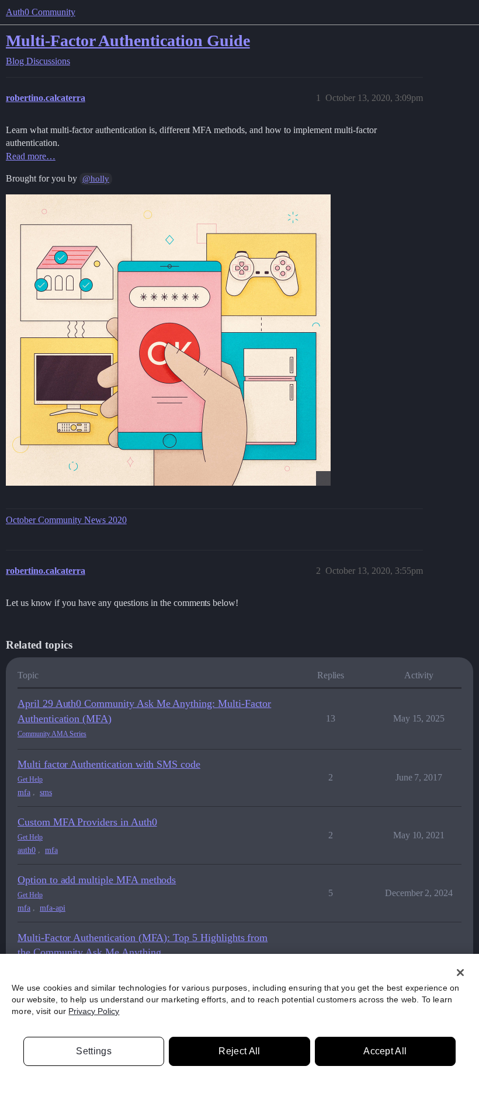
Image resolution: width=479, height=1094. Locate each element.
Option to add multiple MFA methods (97, 880)
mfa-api (52, 908)
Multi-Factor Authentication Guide (128, 41)
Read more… (30, 156)
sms (46, 792)
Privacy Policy (93, 1011)
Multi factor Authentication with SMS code (109, 764)
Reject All (239, 1051)
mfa (24, 792)
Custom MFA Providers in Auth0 (87, 822)
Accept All (385, 1051)
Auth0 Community (40, 12)
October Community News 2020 (66, 520)
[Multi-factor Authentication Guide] (168, 340)
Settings (94, 1051)
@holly (95, 178)
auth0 (27, 850)
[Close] (460, 972)
